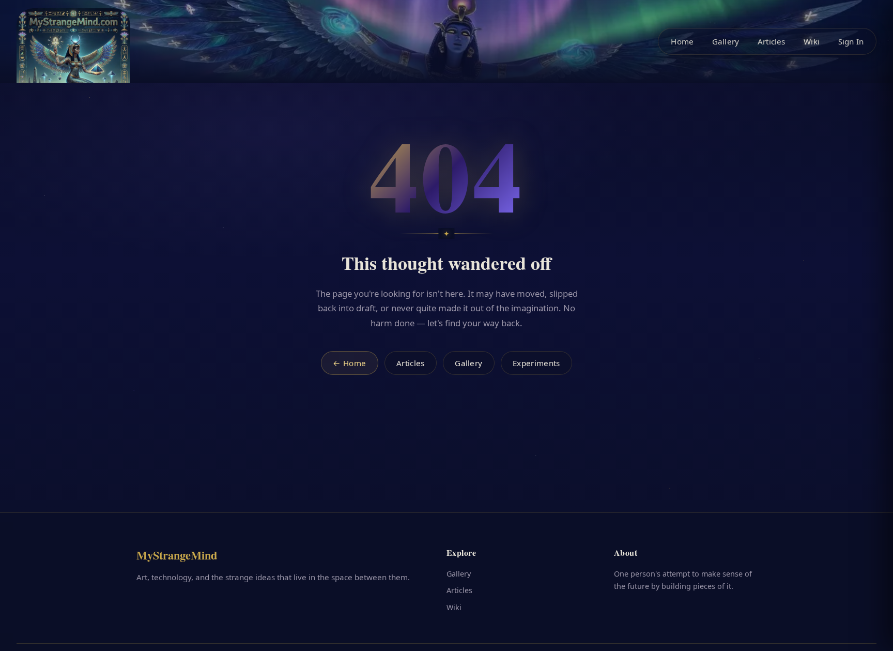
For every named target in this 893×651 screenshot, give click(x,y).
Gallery (725, 41)
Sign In (851, 41)
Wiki (812, 41)
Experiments (536, 363)
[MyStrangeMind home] (73, 65)
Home (682, 41)
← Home (349, 363)
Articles (771, 41)
